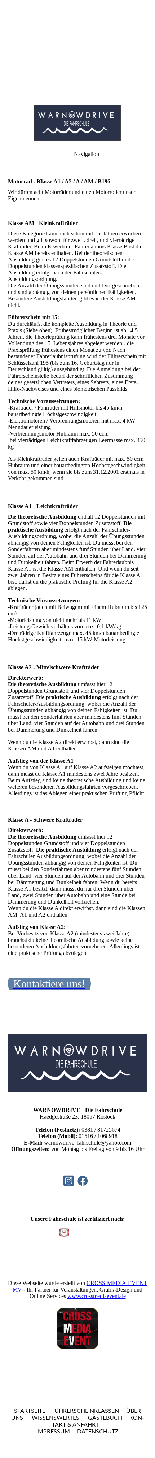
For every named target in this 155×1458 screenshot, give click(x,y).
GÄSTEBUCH (105, 1418)
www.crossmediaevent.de (96, 1296)
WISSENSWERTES (55, 1418)
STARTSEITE (29, 1411)
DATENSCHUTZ (98, 1432)
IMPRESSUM (53, 1432)
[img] (77, 50)
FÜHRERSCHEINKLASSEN (85, 1411)
